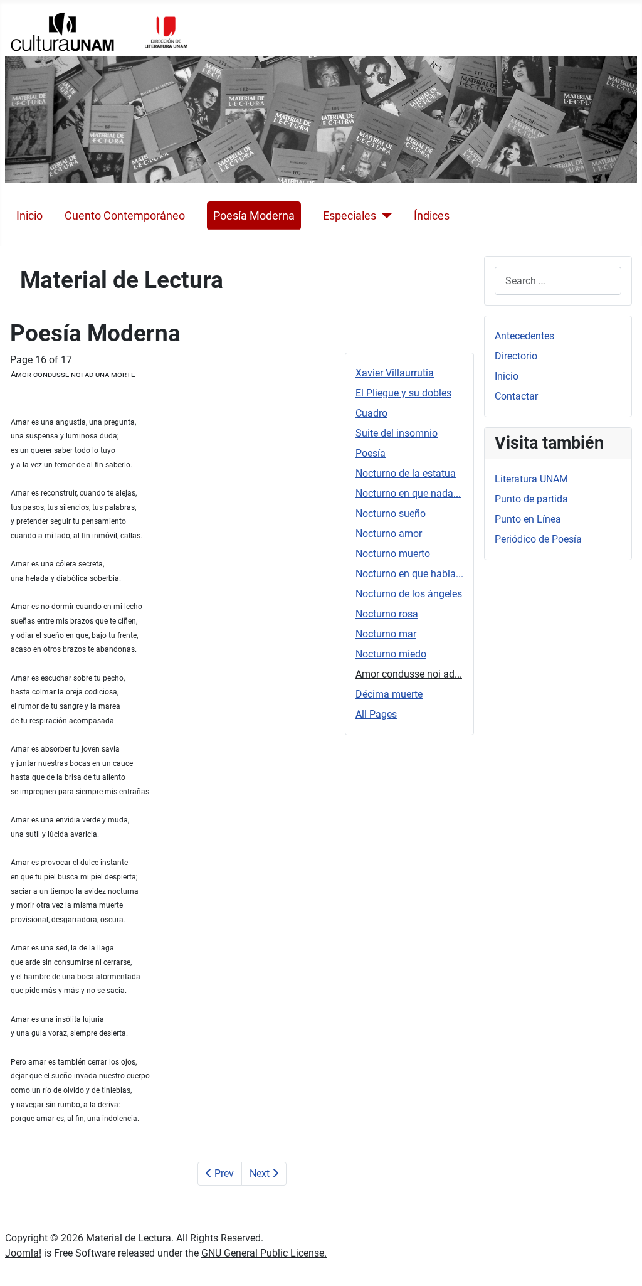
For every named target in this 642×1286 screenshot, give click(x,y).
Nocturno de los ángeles (408, 594)
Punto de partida (531, 499)
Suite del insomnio (396, 433)
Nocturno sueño (390, 513)
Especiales (349, 216)
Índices (432, 216)
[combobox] (558, 281)
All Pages (376, 714)
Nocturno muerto (392, 554)
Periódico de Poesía (538, 539)
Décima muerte (389, 694)
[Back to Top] (620, 1263)
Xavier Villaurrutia (394, 373)
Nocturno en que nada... (408, 493)
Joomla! (23, 1253)
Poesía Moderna (254, 216)
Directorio (516, 356)
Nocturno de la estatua (405, 473)
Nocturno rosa (386, 614)
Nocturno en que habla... (409, 574)
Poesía (370, 453)
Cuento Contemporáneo (125, 216)
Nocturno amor (388, 533)
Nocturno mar (385, 634)
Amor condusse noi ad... (408, 674)
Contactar (516, 396)
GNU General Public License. (264, 1253)
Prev (223, 1173)
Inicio (29, 216)
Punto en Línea (528, 519)
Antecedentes (524, 336)
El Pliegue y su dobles (403, 393)
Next (261, 1173)
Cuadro (371, 413)
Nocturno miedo (390, 654)
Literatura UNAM (531, 479)
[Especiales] (384, 215)
